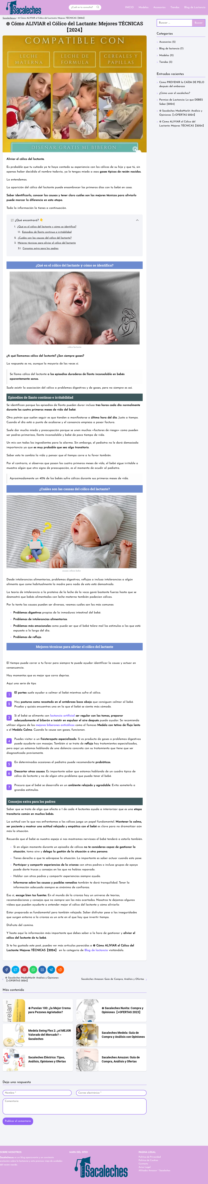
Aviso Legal (145, 1167)
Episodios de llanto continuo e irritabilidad (47, 232)
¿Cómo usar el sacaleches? (174, 93)
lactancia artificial (62, 715)
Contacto (143, 1164)
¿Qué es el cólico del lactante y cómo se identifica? (46, 226)
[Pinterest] (24, 970)
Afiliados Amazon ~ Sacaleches (154, 1170)
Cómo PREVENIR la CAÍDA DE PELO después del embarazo (181, 84)
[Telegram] (51, 970)
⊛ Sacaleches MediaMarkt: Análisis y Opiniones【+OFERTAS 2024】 (31, 979)
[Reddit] (60, 970)
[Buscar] (97, 7)
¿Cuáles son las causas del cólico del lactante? (45, 238)
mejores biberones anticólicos (55, 725)
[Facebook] (6, 970)
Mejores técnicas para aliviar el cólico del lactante (47, 243)
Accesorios (159, 7)
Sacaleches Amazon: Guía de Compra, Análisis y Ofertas (112, 979)
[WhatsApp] (33, 970)
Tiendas (174, 7)
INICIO (129, 7)
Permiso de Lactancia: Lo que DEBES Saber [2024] (181, 102)
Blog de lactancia (169, 48)
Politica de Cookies (148, 1160)
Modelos (144, 7)
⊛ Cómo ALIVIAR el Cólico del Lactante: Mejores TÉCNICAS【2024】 (182, 123)
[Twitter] (15, 970)
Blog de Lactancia (194, 7)
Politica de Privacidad (150, 1157)
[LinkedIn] (42, 970)
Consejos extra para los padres (40, 248)
